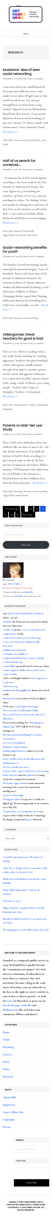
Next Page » (28, 515)
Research (24, 140)
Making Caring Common (15, 746)
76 (31, 509)
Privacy (7, 1127)
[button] (46, 28)
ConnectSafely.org (12, 661)
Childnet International (14, 649)
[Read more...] (10, 131)
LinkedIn (28, 592)
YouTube (18, 596)
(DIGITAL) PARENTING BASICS (25, 613)
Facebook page (11, 1005)
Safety (6, 1062)
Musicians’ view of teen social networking (21, 71)
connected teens (21, 495)
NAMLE (7, 621)
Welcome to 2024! (12, 900)
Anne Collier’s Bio (13, 1112)
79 (6, 515)
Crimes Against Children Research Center (24, 670)
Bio (4, 579)
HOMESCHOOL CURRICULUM (31, 1204)
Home (6, 1032)
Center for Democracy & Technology (22, 637)
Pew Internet (20, 235)
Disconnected (8, 698)
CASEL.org (9, 629)
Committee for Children (15, 653)
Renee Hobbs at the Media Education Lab (24, 758)
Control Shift (8, 666)
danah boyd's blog (12, 690)
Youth (5, 144)
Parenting (18, 491)
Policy (6, 1069)
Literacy (7, 1054)
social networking (30, 317)
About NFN (9, 1097)
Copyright (8, 1119)
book (28, 690)
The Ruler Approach (13, 783)
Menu (26, 33)
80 (12, 515)
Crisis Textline (10, 674)
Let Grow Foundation (14, 742)
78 (44, 509)
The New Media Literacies (16, 767)
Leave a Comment (35, 78)
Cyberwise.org (10, 686)
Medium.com (10, 1010)
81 (19, 515)
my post (29, 819)
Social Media (34, 140)
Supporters (9, 1104)
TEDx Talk (13, 583)
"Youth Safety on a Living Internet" (20, 811)
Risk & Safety (29, 404)
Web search (32, 235)
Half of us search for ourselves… (19, 162)
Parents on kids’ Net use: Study (22, 427)
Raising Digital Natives (14, 750)
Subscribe (26, 544)
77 (37, 509)
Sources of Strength (13, 795)
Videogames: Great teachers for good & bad (23, 336)
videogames (8, 408)
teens (43, 140)
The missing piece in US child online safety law (26, 929)
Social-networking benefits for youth (25, 249)
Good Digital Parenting (26, 706)
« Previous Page (11, 509)
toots (9, 1001)
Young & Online (11, 799)
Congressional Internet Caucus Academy (23, 657)
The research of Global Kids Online (21, 710)
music (16, 140)
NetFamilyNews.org (26, 15)
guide (29, 775)
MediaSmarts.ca (11, 763)
